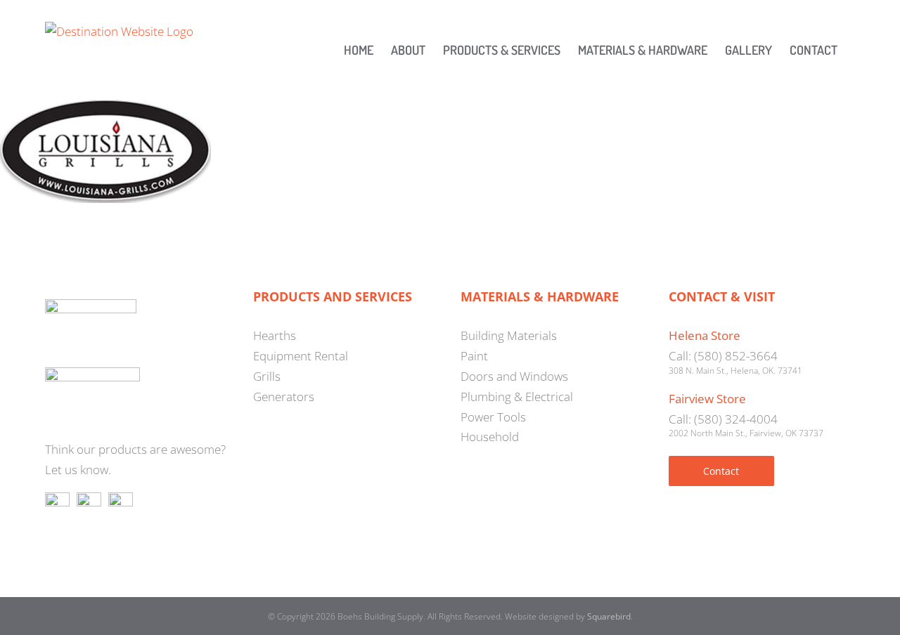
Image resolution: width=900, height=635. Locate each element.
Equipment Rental (300, 356)
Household (490, 436)
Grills (267, 376)
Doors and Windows (514, 376)
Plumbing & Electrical (517, 396)
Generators (283, 396)
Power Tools (493, 417)
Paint (474, 356)
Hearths (274, 335)
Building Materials (509, 335)
